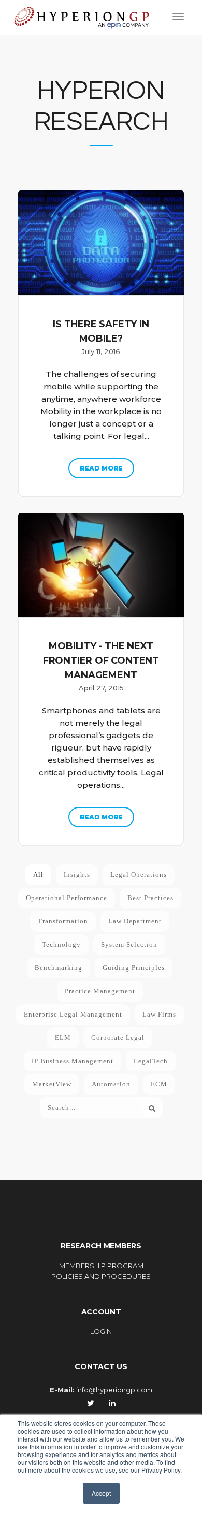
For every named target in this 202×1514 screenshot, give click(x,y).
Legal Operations (138, 874)
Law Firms (159, 1014)
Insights (77, 874)
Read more (101, 468)
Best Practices (150, 898)
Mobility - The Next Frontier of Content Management (101, 660)
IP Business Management (72, 1061)
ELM (63, 1037)
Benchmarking (58, 968)
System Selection (129, 944)
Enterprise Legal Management (73, 1014)
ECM (159, 1084)
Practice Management (100, 991)
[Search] (152, 1107)
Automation (111, 1084)
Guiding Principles (134, 968)
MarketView (51, 1084)
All (38, 874)
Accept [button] (101, 1493)
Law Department (135, 921)
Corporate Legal (118, 1037)
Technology (61, 944)
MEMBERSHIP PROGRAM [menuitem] (101, 1265)
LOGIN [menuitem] (101, 1331)
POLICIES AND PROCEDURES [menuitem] (101, 1276)
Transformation (63, 921)
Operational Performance (66, 898)
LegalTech (151, 1061)
